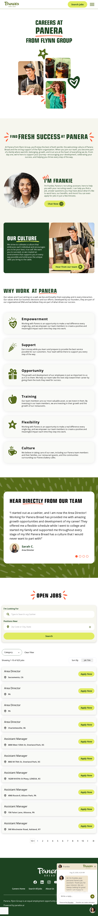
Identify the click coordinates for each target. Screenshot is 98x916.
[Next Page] (88, 841)
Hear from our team (66, 266)
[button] (12, 652)
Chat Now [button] (53, 203)
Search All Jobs (35, 888)
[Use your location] (90, 627)
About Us (50, 888)
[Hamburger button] (92, 4)
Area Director (12, 671)
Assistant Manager (15, 738)
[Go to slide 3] (83, 556)
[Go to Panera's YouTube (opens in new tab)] (56, 882)
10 (83, 841)
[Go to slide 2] (80, 556)
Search (49, 636)
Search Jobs (77, 4)
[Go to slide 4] (87, 556)
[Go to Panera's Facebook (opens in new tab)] (35, 882)
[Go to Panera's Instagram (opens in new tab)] (49, 882)
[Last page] (93, 841)
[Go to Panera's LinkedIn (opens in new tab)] (42, 882)
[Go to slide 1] (76, 556)
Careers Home (18, 888)
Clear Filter (29, 652)
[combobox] (51, 614)
